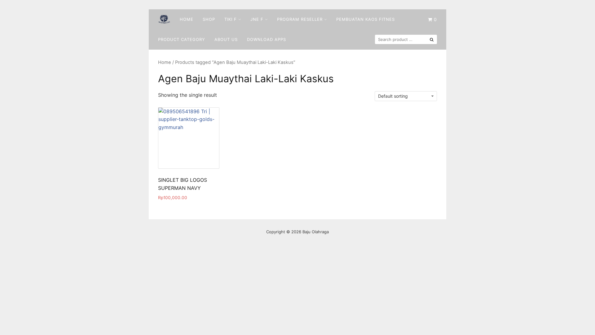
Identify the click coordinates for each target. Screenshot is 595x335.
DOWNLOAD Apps (266, 39)
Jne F (256, 19)
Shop (209, 19)
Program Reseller (300, 19)
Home (186, 19)
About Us (226, 39)
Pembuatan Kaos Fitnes (365, 19)
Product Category (181, 39)
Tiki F (230, 19)
